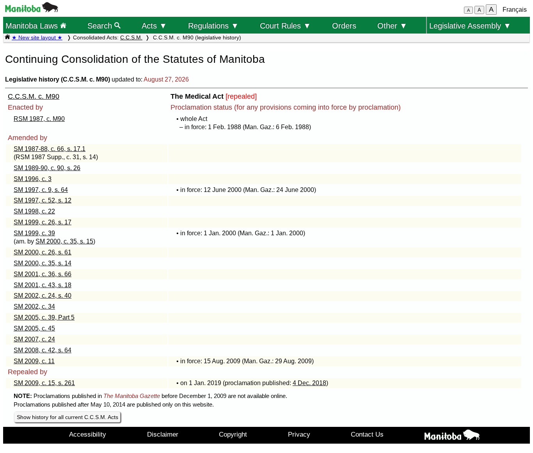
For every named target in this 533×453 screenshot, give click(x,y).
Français (515, 9)
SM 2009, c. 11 (34, 361)
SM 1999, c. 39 (34, 233)
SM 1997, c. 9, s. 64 (41, 190)
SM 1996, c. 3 (33, 179)
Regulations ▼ (213, 25)
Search (100, 25)
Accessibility (87, 434)
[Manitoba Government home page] (452, 436)
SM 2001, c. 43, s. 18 (42, 285)
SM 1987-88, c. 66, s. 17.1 (49, 149)
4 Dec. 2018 (309, 383)
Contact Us (367, 434)
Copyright (233, 434)
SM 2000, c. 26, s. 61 (42, 252)
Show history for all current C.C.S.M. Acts (67, 417)
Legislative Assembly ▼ (470, 25)
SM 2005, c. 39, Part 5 (44, 317)
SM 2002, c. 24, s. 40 (42, 295)
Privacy (299, 434)
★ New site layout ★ (37, 37)
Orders (344, 25)
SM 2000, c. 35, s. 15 (64, 241)
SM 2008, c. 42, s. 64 (42, 350)
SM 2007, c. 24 (34, 339)
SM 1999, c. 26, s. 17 (42, 222)
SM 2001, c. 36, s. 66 (42, 274)
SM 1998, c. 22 (34, 211)
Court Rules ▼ (285, 25)
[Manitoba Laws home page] (7, 37)
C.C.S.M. (131, 37)
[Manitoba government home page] (31, 10)
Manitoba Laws (32, 25)
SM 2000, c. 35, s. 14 (42, 263)
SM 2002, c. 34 (34, 306)
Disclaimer (162, 434)
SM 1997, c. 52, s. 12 (42, 200)
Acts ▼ (154, 25)
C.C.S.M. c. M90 (33, 96)
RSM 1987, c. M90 (39, 118)
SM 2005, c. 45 (34, 328)
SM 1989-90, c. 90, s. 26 (47, 168)
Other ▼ (392, 25)
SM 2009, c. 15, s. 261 (44, 383)
